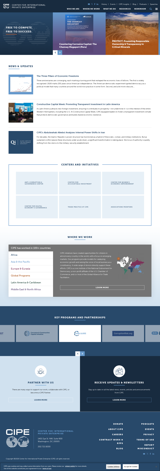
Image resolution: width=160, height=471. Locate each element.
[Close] (156, 466)
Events (112, 4)
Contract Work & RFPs (111, 441)
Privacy (148, 434)
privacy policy (70, 466)
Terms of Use (145, 440)
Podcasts (143, 4)
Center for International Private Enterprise (56, 432)
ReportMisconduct (146, 447)
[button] (156, 9)
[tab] (31, 248)
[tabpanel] (102, 271)
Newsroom (140, 9)
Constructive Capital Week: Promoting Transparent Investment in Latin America (78, 104)
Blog (134, 4)
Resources (125, 9)
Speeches (154, 4)
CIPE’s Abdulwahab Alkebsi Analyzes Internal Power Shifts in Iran (71, 132)
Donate (118, 424)
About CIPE (115, 429)
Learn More (102, 287)
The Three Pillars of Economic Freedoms (58, 76)
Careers (117, 434)
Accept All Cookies (130, 466)
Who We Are (73, 9)
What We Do (109, 9)
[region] (80, 467)
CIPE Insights (124, 4)
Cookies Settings (113, 466)
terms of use (47, 468)
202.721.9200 (44, 446)
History (104, 4)
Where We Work (91, 9)
